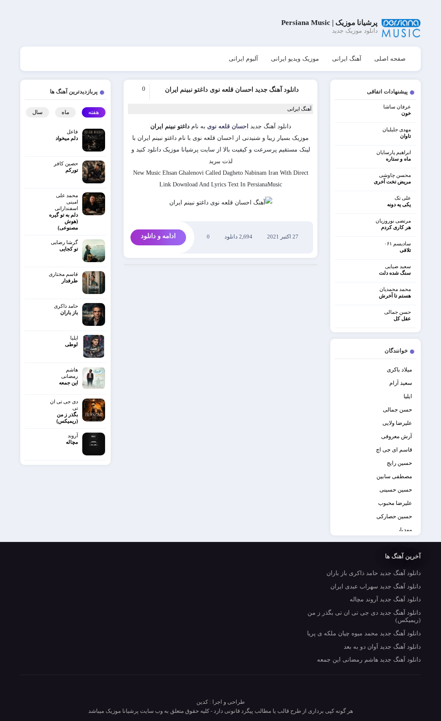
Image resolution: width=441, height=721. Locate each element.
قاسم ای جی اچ (394, 449)
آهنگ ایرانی (346, 59)
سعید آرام (400, 383)
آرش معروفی (396, 436)
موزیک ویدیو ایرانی (295, 59)
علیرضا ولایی (397, 423)
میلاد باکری (399, 369)
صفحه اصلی (390, 59)
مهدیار (405, 529)
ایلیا (408, 396)
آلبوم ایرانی (243, 59)
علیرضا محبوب (395, 503)
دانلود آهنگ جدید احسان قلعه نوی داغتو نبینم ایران (232, 89)
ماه (65, 112)
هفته (93, 112)
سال (37, 112)
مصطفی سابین (394, 476)
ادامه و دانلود (158, 235)
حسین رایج (399, 463)
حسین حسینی (395, 489)
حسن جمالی (397, 409)
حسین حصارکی (394, 516)
